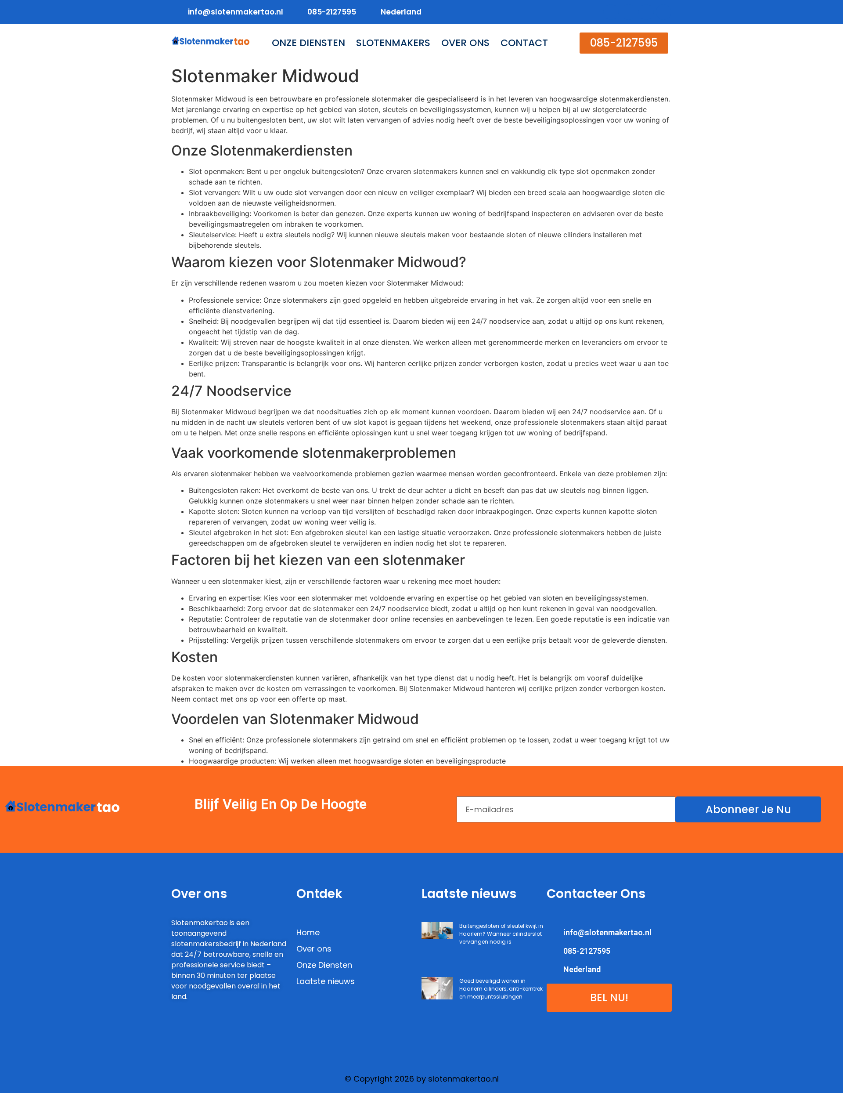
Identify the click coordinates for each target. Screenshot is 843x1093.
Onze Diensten (308, 43)
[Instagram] (663, 12)
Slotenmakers (393, 43)
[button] (624, 43)
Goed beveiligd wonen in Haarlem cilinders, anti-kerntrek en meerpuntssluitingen (501, 988)
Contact (524, 43)
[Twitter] (628, 12)
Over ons (465, 43)
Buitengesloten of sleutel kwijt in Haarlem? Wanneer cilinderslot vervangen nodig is (501, 933)
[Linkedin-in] (646, 12)
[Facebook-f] (611, 12)
